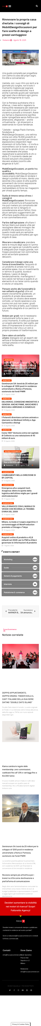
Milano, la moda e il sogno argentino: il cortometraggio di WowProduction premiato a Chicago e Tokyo (20, 524)
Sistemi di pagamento (12, 451)
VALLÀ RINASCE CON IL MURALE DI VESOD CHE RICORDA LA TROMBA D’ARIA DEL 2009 (18, 509)
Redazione (9, 374)
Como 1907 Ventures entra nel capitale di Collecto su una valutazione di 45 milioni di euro (20, 435)
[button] (10, 6)
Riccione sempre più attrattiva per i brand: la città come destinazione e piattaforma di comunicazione (18, 878)
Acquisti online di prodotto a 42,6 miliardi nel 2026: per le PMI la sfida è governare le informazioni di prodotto (19, 540)
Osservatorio (8, 472)
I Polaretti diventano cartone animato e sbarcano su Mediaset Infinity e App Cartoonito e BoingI (20, 420)
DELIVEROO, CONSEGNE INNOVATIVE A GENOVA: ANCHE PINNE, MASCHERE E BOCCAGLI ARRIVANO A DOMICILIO (20, 404)
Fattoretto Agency (20, 910)
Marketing (9, 360)
